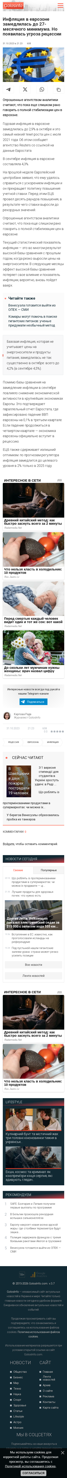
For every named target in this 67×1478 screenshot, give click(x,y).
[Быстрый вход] (52, 5)
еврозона (33, 742)
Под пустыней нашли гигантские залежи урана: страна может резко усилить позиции (35, 951)
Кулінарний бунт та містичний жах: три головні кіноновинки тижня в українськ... (32, 1138)
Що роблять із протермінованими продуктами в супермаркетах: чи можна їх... (31, 799)
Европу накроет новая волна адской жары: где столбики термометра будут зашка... (35, 1228)
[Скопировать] (58, 90)
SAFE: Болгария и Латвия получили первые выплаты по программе (32, 1205)
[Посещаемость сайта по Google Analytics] (39, 1275)
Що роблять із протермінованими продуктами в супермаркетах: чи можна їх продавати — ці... (33, 882)
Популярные (49, 870)
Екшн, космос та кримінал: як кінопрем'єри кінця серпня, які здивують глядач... (29, 1176)
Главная (48, 1371)
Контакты (49, 1402)
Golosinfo (13, 5)
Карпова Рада (22, 714)
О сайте (48, 1390)
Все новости (33, 965)
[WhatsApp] (41, 89)
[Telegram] (8, 89)
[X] (25, 89)
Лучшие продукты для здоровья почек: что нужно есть (32, 893)
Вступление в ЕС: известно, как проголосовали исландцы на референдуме (32, 938)
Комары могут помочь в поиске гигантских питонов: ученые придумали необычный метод (32, 321)
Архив (46, 1385)
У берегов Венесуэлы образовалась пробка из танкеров (33, 817)
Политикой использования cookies (30, 1466)
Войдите (8, 844)
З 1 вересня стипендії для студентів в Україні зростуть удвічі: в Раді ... (47, 776)
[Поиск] (45, 5)
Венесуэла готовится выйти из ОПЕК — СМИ (32, 307)
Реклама (48, 1396)
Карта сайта (50, 1407)
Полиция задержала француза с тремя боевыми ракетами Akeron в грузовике (35, 1239)
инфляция (53, 742)
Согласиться (33, 1473)
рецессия (13, 742)
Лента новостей (33, 976)
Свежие (18, 870)
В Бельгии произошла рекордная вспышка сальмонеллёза (31, 1216)
